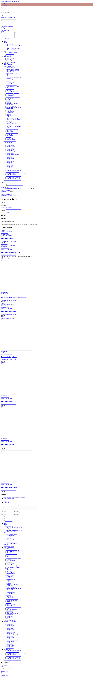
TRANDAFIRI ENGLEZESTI (13, 170)
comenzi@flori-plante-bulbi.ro (8, 17)
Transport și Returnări (9, 498)
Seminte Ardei (9, 142)
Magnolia (8, 102)
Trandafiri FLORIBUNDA (12, 172)
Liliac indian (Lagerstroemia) (13, 97)
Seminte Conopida (10, 149)
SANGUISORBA (10, 111)
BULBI (9, 188)
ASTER (8, 75)
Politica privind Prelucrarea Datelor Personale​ (14, 497)
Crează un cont (4, 671)
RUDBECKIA (10, 108)
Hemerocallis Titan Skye (6, 195)
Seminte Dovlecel (10, 151)
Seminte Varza (9, 166)
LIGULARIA (9, 134)
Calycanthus (9, 78)
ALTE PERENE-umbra (12, 118)
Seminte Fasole (10, 153)
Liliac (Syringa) (10, 95)
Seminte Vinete (10, 167)
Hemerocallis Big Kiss (7, 238)
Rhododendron (9, 135)
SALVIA (8, 110)
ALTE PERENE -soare (11, 73)
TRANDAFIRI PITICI (11, 174)
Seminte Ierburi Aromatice (12, 154)
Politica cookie (7, 502)
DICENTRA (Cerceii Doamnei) (13, 126)
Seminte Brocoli (10, 145)
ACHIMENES (9, 44)
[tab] (6, 212)
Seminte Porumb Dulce (11, 159)
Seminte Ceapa (9, 147)
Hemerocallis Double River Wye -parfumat (13, 297)
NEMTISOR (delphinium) (12, 103)
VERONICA (9, 115)
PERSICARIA (9, 105)
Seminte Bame (9, 144)
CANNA (8, 47)
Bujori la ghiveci (10, 61)
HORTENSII (9, 131)
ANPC (5, 501)
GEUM (8, 87)
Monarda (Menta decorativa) (13, 86)
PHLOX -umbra (10, 138)
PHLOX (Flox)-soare (11, 106)
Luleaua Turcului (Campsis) (12, 69)
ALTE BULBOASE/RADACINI (14, 45)
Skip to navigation (5, 1)
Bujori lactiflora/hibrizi (11, 62)
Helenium (8, 114)
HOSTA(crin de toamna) (12, 133)
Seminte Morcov (10, 157)
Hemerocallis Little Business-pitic (10, 252)
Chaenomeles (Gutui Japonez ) (13, 77)
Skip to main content (14, 1)
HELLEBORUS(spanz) (12, 129)
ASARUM (9, 121)
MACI (8, 101)
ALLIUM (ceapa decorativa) (13, 70)
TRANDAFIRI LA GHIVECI (13, 176)
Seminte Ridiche (10, 161)
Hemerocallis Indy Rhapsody (9, 444)
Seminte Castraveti (10, 146)
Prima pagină (4, 188)
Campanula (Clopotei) (11, 85)
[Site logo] (8, 24)
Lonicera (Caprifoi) (10, 98)
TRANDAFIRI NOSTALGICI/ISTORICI (16, 173)
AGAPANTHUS (10, 67)
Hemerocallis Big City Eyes (9, 401)
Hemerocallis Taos (5, 191)
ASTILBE (8, 122)
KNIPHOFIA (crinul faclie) (12, 93)
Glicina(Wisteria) (10, 89)
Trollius (8, 127)
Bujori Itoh (9, 59)
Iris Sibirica (9, 55)
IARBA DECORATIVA (12, 91)
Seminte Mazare (10, 155)
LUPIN (8, 99)
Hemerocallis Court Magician (9, 487)
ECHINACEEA (10, 82)
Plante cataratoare (10, 79)
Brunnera (8, 137)
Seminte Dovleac (10, 150)
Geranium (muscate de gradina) (13, 107)
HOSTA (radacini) (10, 49)
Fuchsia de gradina (10, 139)
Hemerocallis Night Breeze (8, 311)
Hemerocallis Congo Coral (9, 357)
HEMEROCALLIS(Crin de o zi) (14, 48)
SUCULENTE (10, 112)
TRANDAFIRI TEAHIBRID (13, 177)
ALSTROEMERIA (11, 71)
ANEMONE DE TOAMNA (13, 119)
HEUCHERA (9, 130)
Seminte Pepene (10, 158)
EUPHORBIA (9, 83)
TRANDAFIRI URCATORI (13, 178)
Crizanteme (9, 81)
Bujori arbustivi (10, 58)
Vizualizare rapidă (5, 234)
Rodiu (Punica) (10, 94)
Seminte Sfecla (9, 163)
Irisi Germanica (10, 54)
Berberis (8, 74)
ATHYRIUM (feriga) (11, 123)
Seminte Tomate (10, 165)
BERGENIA (9, 125)
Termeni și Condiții (8, 499)
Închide (2, 663)
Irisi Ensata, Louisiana (11, 52)
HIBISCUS (9, 90)
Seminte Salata (9, 162)
